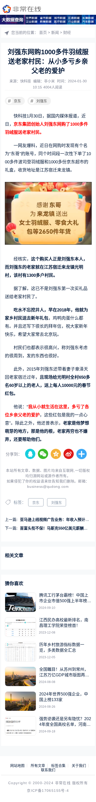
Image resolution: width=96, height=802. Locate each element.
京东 (14, 101)
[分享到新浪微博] (68, 454)
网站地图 (17, 765)
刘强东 (38, 101)
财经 (67, 32)
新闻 (55, 32)
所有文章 (38, 765)
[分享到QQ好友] (30, 454)
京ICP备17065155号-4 (48, 790)
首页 (43, 32)
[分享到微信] (43, 454)
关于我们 (79, 765)
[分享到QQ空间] (56, 454)
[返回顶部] (85, 791)
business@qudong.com (48, 486)
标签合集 (58, 765)
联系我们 (48, 770)
